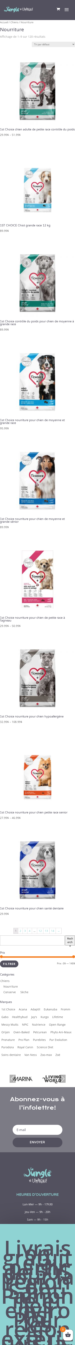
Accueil (4, 22)
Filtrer (9, 964)
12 (40, 931)
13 (46, 931)
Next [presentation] (63, 1079)
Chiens (14, 22)
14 (52, 931)
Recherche (70, 941)
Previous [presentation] (13, 1079)
